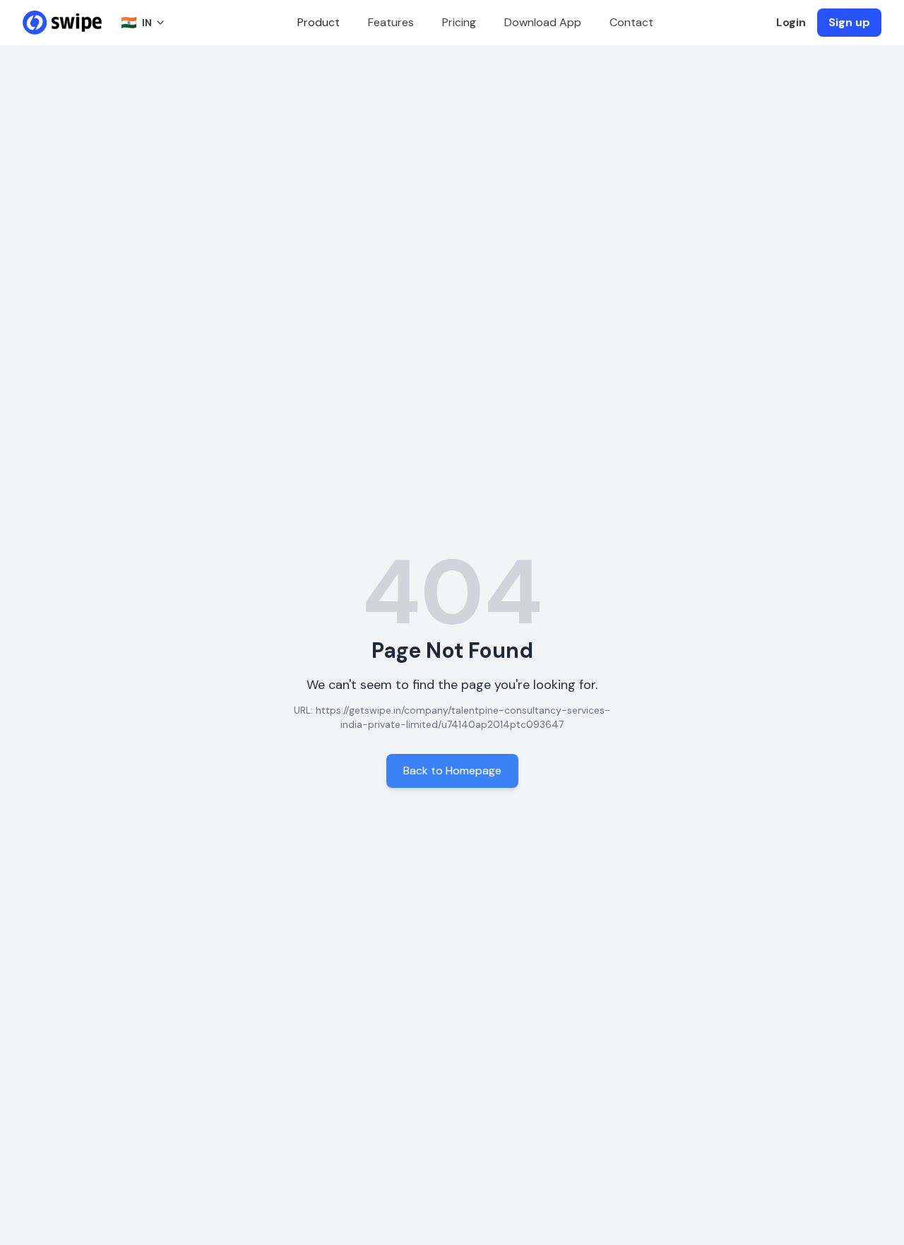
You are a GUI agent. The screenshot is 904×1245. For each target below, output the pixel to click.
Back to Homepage (452, 770)
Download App (542, 22)
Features (391, 22)
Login (791, 22)
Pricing (459, 22)
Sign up (849, 22)
